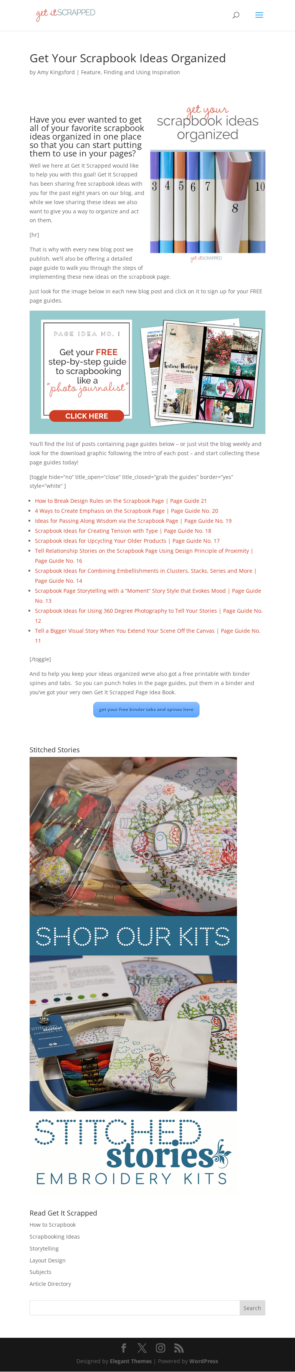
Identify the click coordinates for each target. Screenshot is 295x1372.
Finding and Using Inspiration (142, 72)
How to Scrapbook (53, 1224)
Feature (91, 72)
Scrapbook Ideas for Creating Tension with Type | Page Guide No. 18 (123, 530)
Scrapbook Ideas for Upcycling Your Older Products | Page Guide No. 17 (127, 540)
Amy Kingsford (56, 72)
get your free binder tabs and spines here (146, 709)
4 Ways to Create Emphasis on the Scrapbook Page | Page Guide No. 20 (126, 510)
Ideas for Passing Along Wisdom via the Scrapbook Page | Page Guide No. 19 (133, 520)
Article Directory (50, 1283)
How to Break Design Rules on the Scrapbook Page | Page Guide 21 (121, 500)
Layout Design (48, 1260)
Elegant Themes (131, 1361)
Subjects (40, 1272)
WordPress (203, 1361)
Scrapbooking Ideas (55, 1236)
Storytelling (44, 1248)
